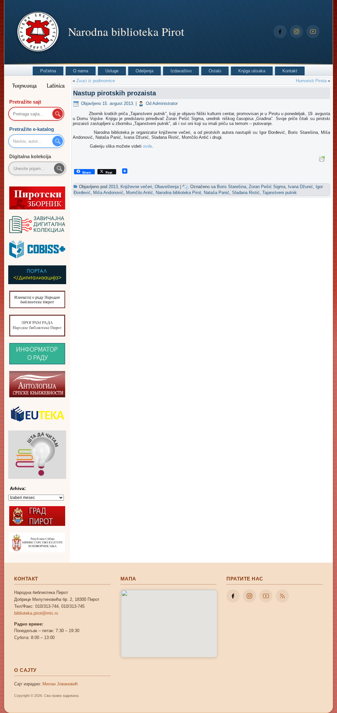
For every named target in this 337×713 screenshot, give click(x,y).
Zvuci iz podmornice (95, 80)
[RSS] (282, 595)
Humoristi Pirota (311, 80)
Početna (48, 70)
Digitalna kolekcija (30, 156)
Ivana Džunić (300, 186)
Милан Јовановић (60, 683)
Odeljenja (144, 70)
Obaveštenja (167, 186)
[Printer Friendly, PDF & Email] (323, 158)
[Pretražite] (59, 168)
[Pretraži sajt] (57, 114)
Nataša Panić (216, 192)
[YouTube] (313, 31)
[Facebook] (280, 31)
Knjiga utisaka (251, 70)
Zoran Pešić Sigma (267, 186)
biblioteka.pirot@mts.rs (36, 613)
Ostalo (215, 70)
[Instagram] (296, 31)
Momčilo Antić (139, 192)
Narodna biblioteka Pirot (126, 31)
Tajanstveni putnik (279, 192)
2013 (113, 186)
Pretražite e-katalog (31, 129)
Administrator (165, 103)
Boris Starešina (231, 186)
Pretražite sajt (25, 102)
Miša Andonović (108, 192)
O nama (80, 70)
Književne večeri (136, 186)
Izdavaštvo (181, 70)
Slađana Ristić (246, 192)
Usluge (111, 70)
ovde (147, 146)
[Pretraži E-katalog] (57, 141)
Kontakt (289, 70)
